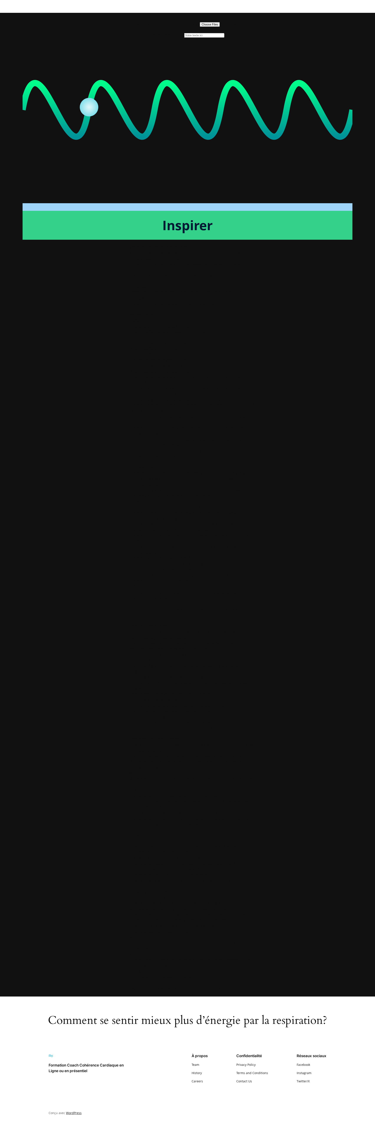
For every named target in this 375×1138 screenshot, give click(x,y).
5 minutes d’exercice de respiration (158, 246)
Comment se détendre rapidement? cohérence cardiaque (177, 557)
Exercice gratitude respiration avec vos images (168, 676)
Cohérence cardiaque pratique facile (159, 359)
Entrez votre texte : (167, 34)
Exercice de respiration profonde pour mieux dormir (173, 654)
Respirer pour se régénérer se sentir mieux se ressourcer (177, 925)
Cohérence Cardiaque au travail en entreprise (167, 331)
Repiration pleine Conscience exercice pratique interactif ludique (183, 857)
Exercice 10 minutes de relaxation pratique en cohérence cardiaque (186, 591)
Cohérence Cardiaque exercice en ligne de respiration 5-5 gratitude (185, 337)
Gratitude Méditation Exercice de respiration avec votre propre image (187, 755)
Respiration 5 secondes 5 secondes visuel (164, 869)
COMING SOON (142, 382)
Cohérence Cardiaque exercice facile (160, 342)
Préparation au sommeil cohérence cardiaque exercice (175, 840)
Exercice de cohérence (148, 597)
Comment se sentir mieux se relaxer (160, 580)
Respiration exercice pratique (154, 897)
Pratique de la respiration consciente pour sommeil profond (179, 812)
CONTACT (137, 586)
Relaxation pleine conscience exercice (161, 852)
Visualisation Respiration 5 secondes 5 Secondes (169, 993)
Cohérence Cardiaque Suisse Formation (162, 371)
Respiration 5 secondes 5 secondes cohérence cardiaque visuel (182, 863)
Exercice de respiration (148, 625)
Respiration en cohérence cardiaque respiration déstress (177, 874)
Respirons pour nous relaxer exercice (160, 931)
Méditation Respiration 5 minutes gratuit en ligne (170, 772)
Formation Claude (144, 733)
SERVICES (137, 970)
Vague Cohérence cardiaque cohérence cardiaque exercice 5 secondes (188, 982)
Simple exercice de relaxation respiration (163, 976)
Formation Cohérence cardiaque (156, 738)
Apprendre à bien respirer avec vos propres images (172, 275)
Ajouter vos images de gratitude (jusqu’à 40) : (161, 24)
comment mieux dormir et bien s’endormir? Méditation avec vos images (189, 473)
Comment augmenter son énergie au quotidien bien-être (177, 399)
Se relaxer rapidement (148, 954)
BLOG (134, 320)
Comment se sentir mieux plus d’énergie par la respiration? (178, 574)
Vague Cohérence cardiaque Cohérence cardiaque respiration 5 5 (184, 987)
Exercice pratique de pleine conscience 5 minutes (170, 693)
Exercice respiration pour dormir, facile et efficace (171, 721)
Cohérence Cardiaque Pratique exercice (162, 354)
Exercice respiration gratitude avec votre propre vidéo (174, 716)
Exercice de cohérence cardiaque (157, 603)
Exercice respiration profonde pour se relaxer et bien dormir (180, 727)
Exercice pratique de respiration (156, 699)
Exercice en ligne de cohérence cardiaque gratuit (170, 659)
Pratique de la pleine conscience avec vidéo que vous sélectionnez (184, 795)
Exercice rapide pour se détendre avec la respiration (173, 710)
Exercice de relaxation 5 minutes (156, 620)
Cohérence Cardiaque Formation (156, 348)
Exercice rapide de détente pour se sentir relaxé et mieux (177, 704)
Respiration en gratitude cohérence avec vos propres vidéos (179, 880)
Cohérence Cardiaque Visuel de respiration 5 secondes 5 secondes (185, 376)
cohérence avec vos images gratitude (160, 325)
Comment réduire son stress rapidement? (164, 506)
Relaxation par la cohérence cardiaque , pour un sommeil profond (184, 846)
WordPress (74, 1113)
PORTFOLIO (139, 789)
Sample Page (140, 936)
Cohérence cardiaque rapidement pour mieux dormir (174, 365)
